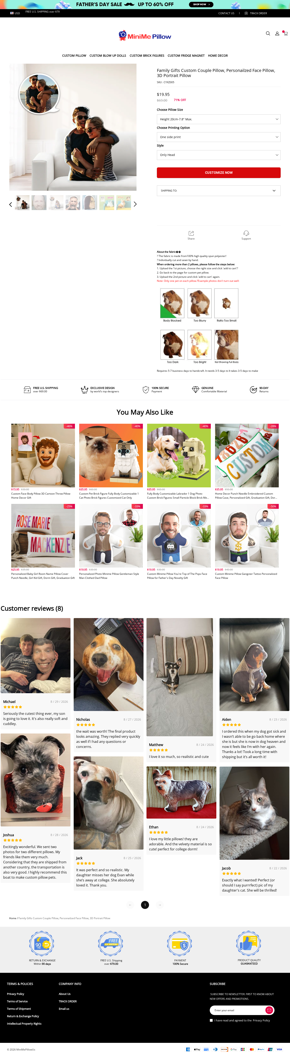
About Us (64, 994)
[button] (19, 127)
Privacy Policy (15, 994)
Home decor (218, 55)
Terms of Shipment (19, 1009)
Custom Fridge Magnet (186, 55)
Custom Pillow (74, 55)
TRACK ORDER (68, 1001)
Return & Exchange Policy (23, 1016)
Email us (64, 1009)
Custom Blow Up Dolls (108, 55)
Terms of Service (17, 1001)
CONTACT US (226, 13)
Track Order (258, 13)
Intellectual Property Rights (24, 1023)
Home (12, 918)
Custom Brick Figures (147, 55)
